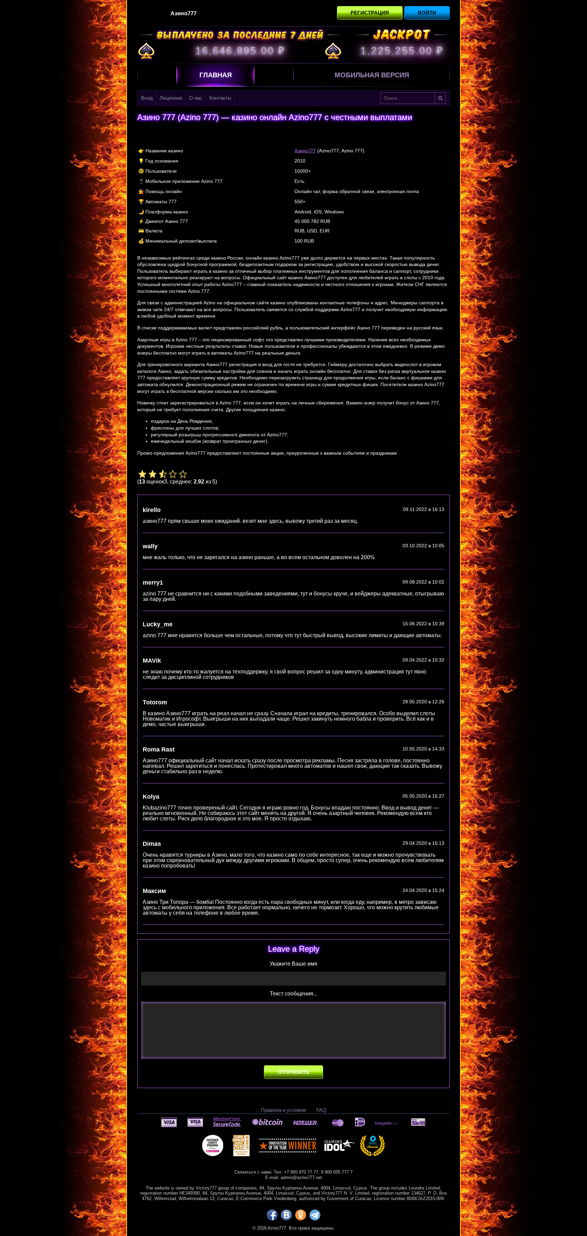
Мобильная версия (372, 75)
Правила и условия (283, 1110)
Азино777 (305, 150)
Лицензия (171, 98)
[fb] (272, 1215)
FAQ (321, 1110)
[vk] (286, 1215)
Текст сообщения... (293, 993)
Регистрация (370, 13)
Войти (427, 13)
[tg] (314, 1215)
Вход (147, 98)
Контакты (220, 98)
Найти (440, 98)
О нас (195, 98)
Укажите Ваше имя (293, 964)
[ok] (300, 1215)
